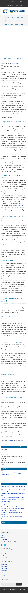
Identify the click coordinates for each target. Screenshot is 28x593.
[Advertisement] (14, 41)
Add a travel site (15, 591)
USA (2, 572)
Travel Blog (10, 440)
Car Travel (14, 525)
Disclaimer (14, 589)
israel (21, 440)
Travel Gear (4, 568)
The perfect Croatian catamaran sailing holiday (12, 497)
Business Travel (5, 570)
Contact (3, 537)
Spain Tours (4, 564)
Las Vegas (3, 574)
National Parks (5, 566)
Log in (20, 591)
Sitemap (8, 591)
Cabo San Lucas (5, 576)
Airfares (3, 525)
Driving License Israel (18, 205)
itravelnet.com (14, 11)
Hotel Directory (5, 554)
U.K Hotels (4, 555)
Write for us (4, 539)
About (2, 535)
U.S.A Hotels (5, 557)
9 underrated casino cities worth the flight (11, 506)
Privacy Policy (21, 589)
